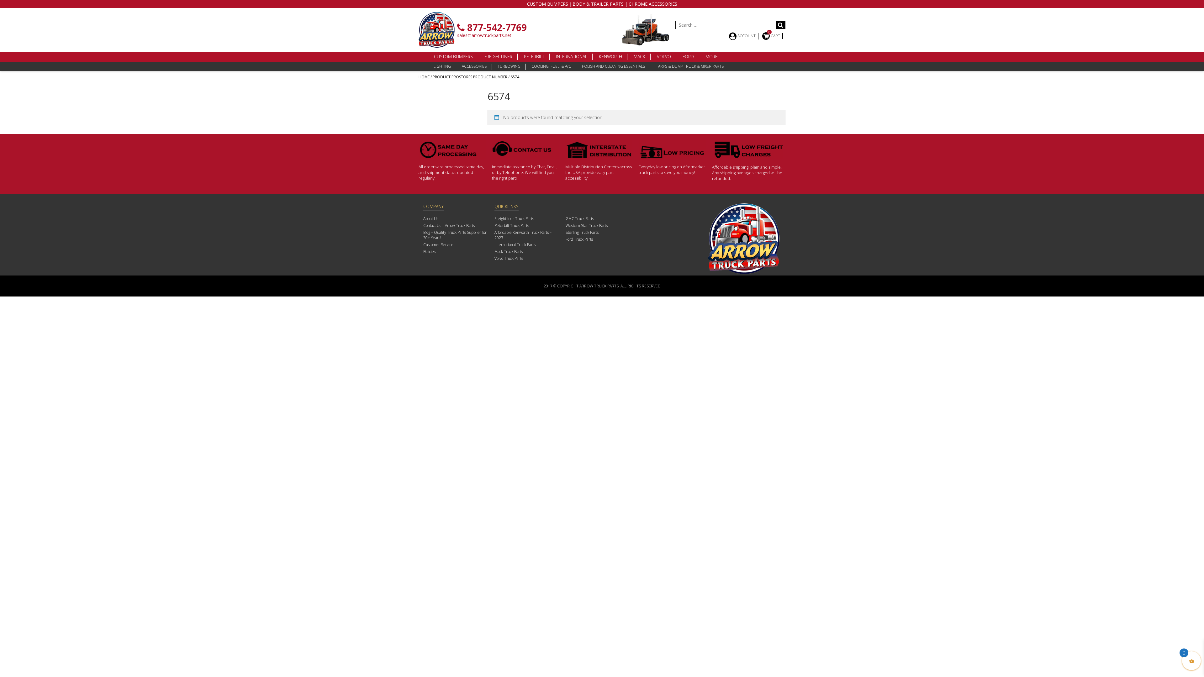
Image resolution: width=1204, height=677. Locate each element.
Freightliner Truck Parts (514, 218)
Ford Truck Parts (579, 239)
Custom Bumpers (453, 57)
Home (424, 77)
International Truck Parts (515, 244)
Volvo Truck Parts (508, 258)
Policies (429, 251)
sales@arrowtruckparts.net (484, 35)
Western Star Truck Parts (587, 225)
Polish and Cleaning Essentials (613, 66)
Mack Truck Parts (508, 251)
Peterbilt (534, 57)
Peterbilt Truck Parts (511, 225)
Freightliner (498, 57)
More (711, 57)
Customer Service (438, 244)
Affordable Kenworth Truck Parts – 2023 (523, 235)
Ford (688, 57)
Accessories (474, 66)
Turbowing (509, 66)
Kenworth (610, 57)
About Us (430, 218)
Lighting (442, 66)
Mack (639, 57)
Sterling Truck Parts (582, 232)
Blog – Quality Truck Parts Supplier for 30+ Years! (455, 235)
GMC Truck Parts (580, 218)
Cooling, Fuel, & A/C (551, 66)
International (571, 57)
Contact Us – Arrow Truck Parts (449, 225)
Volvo (664, 57)
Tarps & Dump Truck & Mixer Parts (690, 66)
